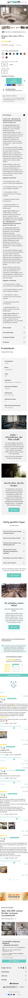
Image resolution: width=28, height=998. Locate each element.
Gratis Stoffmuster (13, 51)
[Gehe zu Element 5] (23, 27)
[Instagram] (23, 968)
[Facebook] (18, 968)
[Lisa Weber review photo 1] (3, 869)
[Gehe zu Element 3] (13, 27)
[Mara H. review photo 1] (3, 825)
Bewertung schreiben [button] (14, 675)
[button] (5, 41)
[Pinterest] (21, 968)
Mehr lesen (14, 510)
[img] (3, 696)
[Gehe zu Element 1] (3, 27)
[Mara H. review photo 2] (11, 825)
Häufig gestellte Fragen (7, 352)
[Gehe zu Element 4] (18, 27)
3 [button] (14, 879)
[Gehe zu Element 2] (8, 27)
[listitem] (14, 943)
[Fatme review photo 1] (3, 734)
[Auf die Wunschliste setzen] (24, 81)
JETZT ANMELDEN (14, 961)
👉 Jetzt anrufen (14, 575)
